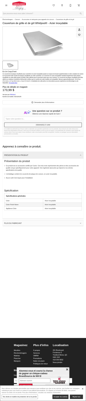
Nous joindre (57, 362)
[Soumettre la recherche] (80, 13)
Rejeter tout (76, 397)
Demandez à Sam (43, 125)
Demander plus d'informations (44, 102)
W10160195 (17, 96)
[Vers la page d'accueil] (19, 5)
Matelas (17, 356)
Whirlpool (13, 94)
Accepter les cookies (60, 397)
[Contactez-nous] (70, 5)
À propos (36, 350)
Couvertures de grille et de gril (65, 19)
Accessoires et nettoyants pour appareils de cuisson (38, 19)
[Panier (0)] (78, 5)
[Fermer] (82, 388)
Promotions (37, 358)
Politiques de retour (40, 364)
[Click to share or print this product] (79, 29)
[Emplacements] (62, 5)
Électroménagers (8, 19)
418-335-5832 (58, 360)
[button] (6, 5)
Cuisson (17, 19)
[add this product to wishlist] (79, 34)
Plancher (17, 358)
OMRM (35, 356)
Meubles (17, 350)
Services (36, 353)
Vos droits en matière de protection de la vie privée (20, 397)
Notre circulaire (39, 361)
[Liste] (53, 5)
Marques (17, 361)
